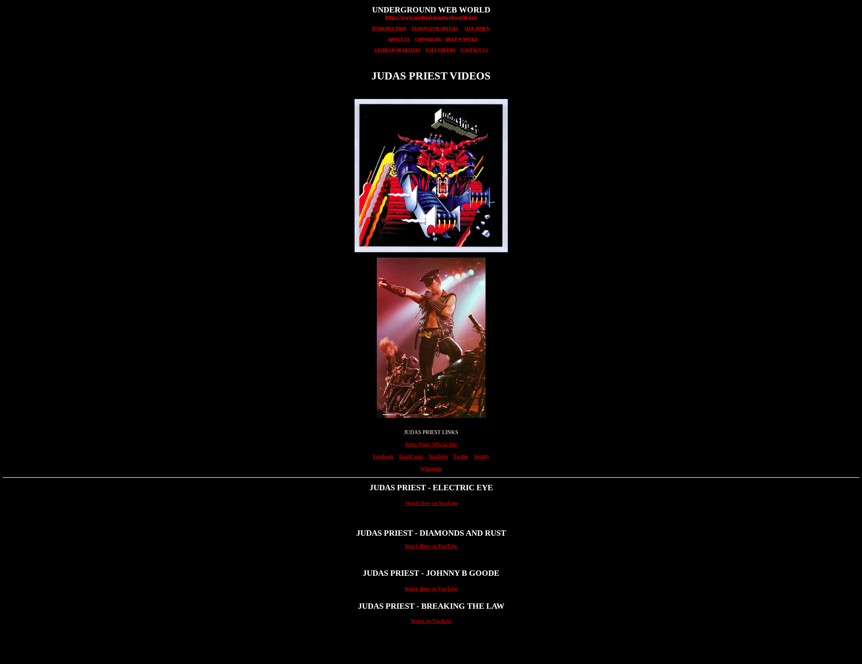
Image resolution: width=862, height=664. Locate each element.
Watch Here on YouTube (431, 503)
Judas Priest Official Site (431, 444)
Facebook (383, 456)
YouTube (438, 456)
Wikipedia (431, 468)
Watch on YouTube (431, 621)
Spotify (481, 456)
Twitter (460, 456)
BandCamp (411, 456)
